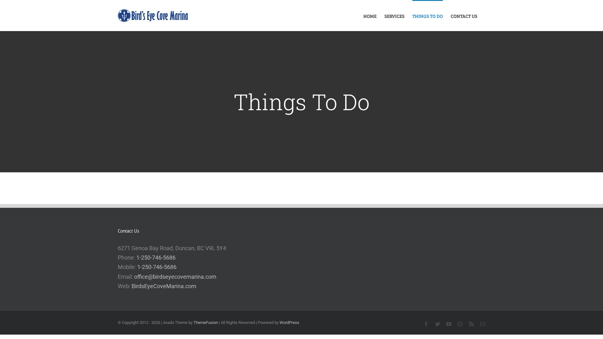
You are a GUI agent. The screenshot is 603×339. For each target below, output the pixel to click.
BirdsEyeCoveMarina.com (164, 286)
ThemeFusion (205, 322)
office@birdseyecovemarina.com (175, 276)
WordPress (289, 322)
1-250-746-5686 (156, 257)
